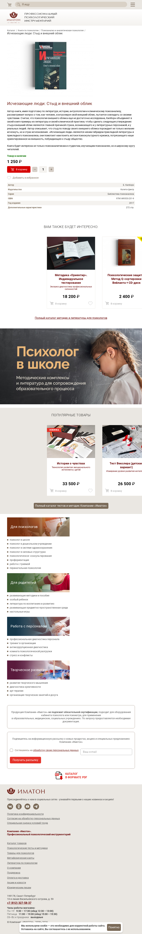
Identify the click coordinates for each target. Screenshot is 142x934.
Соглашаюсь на (47, 750)
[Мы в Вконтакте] (10, 807)
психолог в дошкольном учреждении (31, 543)
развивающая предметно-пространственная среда (39, 607)
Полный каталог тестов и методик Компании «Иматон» (71, 505)
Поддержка (13, 872)
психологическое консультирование (31, 555)
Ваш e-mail (90, 752)
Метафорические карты (20, 858)
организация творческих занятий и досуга (34, 695)
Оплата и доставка (18, 877)
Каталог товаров (16, 843)
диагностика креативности (25, 686)
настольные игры (20, 611)
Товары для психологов (20, 853)
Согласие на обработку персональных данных (33, 818)
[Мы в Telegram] (36, 807)
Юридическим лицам (19, 887)
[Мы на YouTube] (27, 807)
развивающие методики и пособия (29, 595)
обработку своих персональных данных (56, 750)
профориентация (19, 560)
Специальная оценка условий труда (27, 823)
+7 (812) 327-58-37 (19, 903)
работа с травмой (20, 564)
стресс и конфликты (21, 655)
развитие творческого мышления (29, 682)
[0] (9, 5)
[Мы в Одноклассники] (19, 807)
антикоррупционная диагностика (29, 647)
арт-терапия (16, 690)
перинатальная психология (25, 568)
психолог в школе (20, 539)
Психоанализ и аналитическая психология (62, 30)
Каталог (11, 30)
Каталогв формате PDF (76, 775)
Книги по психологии (28, 30)
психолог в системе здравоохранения (31, 547)
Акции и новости (16, 882)
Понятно (113, 927)
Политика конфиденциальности (25, 814)
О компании (14, 867)
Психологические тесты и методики (27, 848)
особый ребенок (19, 599)
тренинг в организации (23, 643)
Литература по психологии (22, 863)
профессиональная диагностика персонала (34, 639)
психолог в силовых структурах (28, 551)
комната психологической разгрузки (31, 651)
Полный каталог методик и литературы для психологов (71, 318)
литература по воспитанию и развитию (32, 603)
